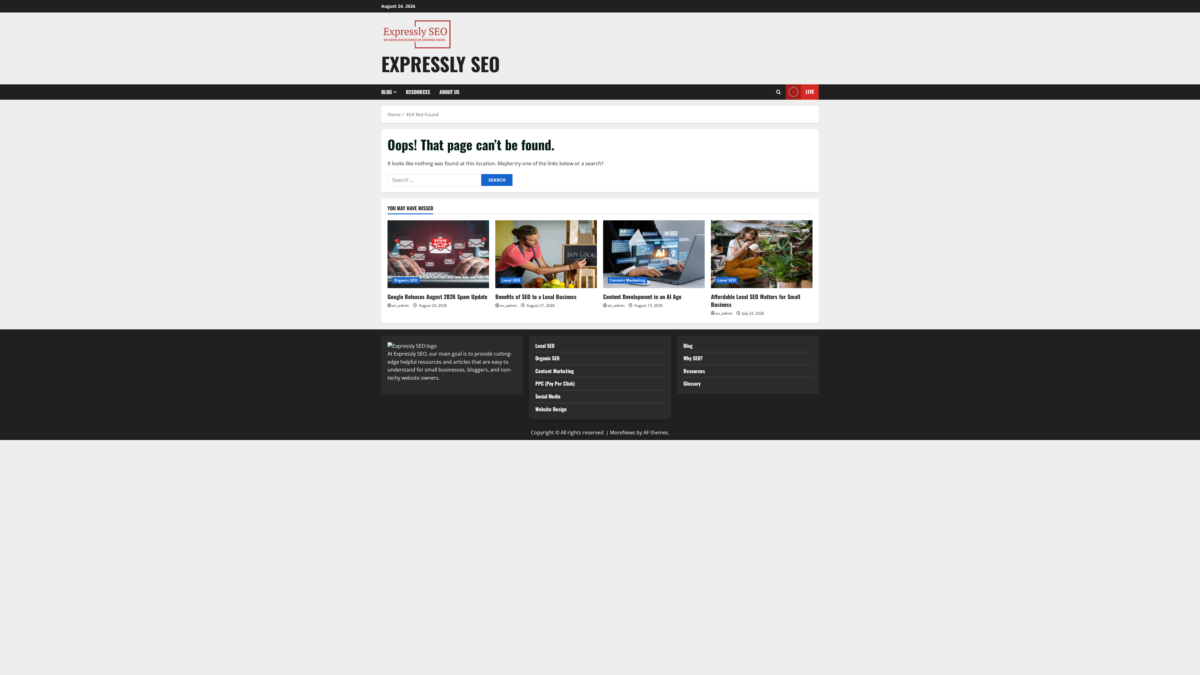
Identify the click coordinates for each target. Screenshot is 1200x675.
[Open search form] (778, 92)
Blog (386, 92)
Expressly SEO (440, 63)
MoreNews (622, 432)
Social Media (547, 396)
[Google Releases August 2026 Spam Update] (438, 254)
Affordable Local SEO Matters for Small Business (755, 300)
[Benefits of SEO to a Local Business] (546, 254)
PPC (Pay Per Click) (555, 383)
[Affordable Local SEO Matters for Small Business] (761, 254)
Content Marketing (627, 280)
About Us (449, 92)
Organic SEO (406, 280)
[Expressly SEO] (412, 345)
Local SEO (511, 280)
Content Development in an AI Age (642, 296)
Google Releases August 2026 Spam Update (437, 296)
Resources (418, 92)
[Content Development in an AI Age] (654, 254)
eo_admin (400, 305)
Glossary (692, 383)
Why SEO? (693, 358)
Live (810, 91)
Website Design (551, 409)
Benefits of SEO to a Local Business (536, 296)
